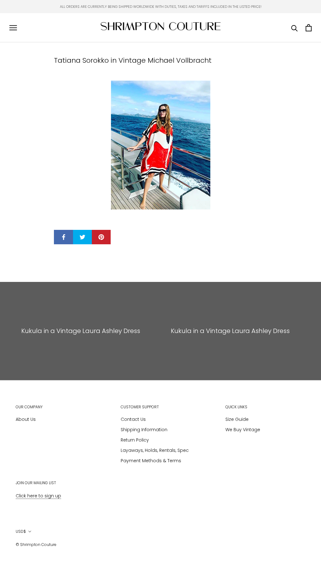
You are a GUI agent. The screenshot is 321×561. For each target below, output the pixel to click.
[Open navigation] (13, 27)
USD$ (21, 531)
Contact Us (133, 419)
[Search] (294, 27)
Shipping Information (144, 429)
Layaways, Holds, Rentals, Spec (155, 450)
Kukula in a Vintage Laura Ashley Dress (80, 330)
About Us (26, 419)
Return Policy (135, 440)
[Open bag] (309, 27)
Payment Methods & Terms (151, 461)
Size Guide (237, 419)
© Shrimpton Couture (36, 544)
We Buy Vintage (242, 429)
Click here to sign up (38, 496)
